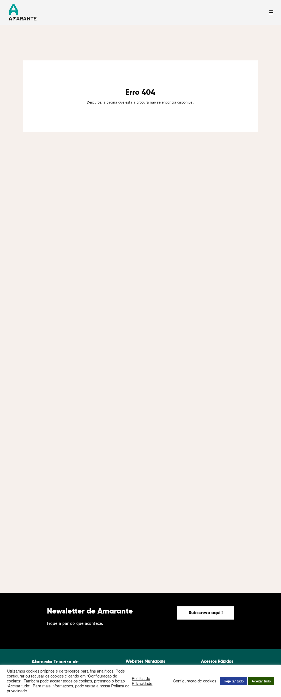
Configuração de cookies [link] (194, 680)
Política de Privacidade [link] (142, 681)
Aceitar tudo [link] (261, 681)
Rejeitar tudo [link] (234, 681)
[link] (205, 613)
